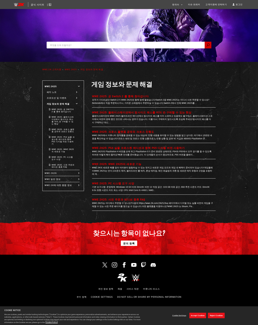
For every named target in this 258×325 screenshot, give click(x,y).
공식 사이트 (37, 4)
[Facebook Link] (124, 265)
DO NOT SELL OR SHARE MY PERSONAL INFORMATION (149, 297)
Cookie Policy (51, 322)
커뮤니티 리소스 (151, 289)
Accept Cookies (198, 315)
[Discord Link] (153, 265)
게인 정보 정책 (105, 289)
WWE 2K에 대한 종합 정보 (58, 185)
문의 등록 (129, 243)
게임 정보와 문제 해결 (91, 69)
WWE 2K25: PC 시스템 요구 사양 (62, 158)
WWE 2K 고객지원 (51, 69)
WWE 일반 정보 (53, 179)
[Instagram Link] (114, 265)
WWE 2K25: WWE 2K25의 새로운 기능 (63, 150)
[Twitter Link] (105, 265)
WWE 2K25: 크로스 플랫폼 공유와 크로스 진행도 (63, 130)
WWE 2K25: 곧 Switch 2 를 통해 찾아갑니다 (63, 110)
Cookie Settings (102, 297)
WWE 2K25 (71, 69)
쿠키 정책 (82, 297)
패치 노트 (52, 92)
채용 (120, 289)
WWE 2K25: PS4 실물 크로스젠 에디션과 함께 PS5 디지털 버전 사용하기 (63, 140)
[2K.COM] (122, 277)
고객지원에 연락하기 (216, 4)
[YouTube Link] (134, 265)
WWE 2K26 (51, 173)
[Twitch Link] (143, 265)
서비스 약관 (133, 289)
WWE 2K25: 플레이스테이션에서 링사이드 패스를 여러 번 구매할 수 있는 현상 (63, 120)
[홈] (19, 4)
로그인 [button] (239, 4)
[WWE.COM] (136, 277)
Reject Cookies (216, 315)
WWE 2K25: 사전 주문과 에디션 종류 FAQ (63, 166)
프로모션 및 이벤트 (57, 97)
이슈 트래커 (194, 4)
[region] (129, 315)
